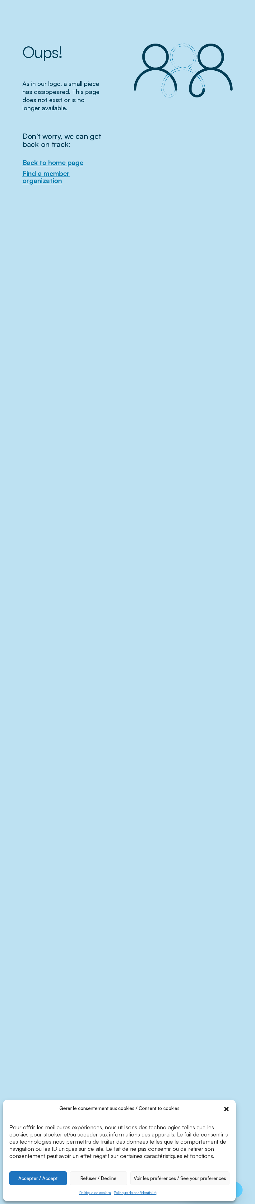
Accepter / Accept (38, 1178)
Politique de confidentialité (135, 1192)
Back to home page (52, 162)
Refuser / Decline (98, 1178)
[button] (226, 1108)
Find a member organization (46, 177)
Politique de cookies (95, 1192)
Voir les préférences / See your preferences (180, 1178)
